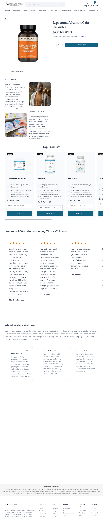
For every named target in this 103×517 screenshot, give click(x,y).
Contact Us (93, 11)
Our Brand (67, 508)
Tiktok (81, 516)
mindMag (41, 178)
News (32, 11)
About (7, 11)
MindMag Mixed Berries (16, 178)
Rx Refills (54, 11)
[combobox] (45, 4)
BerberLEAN (73, 178)
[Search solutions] (63, 4)
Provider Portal (80, 11)
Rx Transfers (66, 11)
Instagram (82, 510)
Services (16, 11)
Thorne (65, 516)
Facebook (82, 513)
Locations (42, 11)
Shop (25, 11)
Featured (55, 508)
